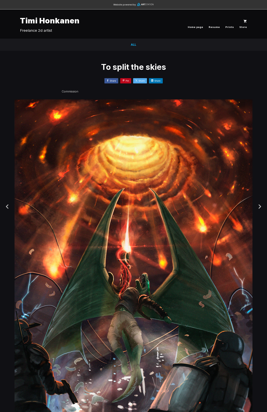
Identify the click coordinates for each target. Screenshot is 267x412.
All (133, 44)
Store (243, 27)
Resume (214, 27)
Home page (195, 27)
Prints (229, 27)
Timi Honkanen (50, 20)
